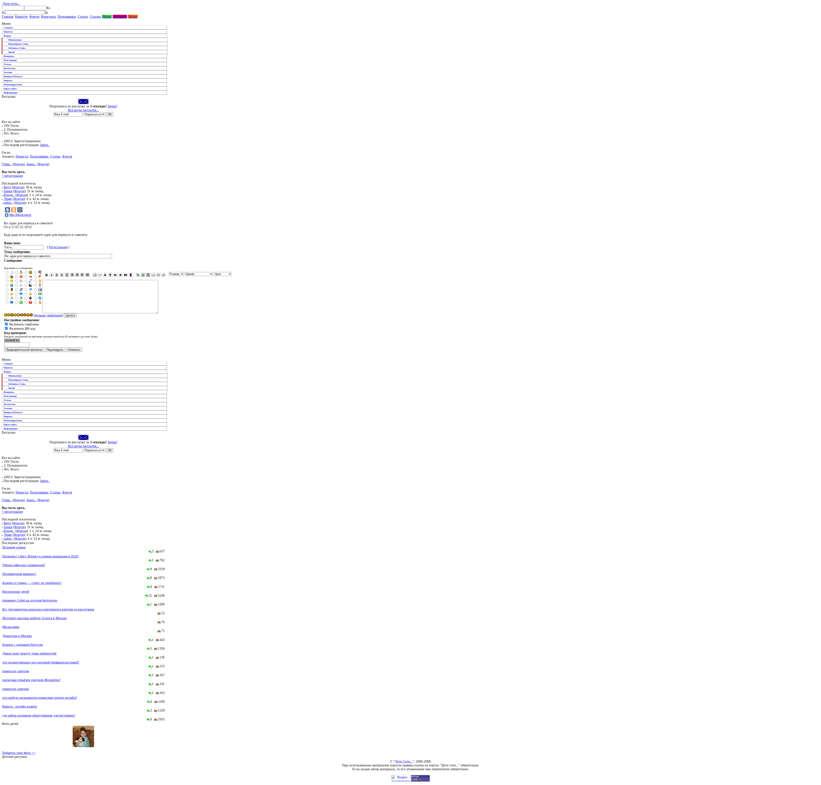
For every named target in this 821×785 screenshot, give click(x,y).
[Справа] (72, 275)
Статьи (83, 16)
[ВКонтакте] (7, 209)
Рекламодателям (13, 84)
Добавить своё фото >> (18, 753)
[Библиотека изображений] (148, 275)
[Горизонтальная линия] (100, 275)
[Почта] (153, 275)
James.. (31, 164)
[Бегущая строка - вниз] (105, 275)
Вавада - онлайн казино (19, 706)
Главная (7, 16)
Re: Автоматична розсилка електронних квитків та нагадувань (48, 609)
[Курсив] (51, 275)
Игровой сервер (14, 547)
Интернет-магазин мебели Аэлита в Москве (34, 618)
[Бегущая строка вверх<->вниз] (130, 275)
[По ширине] (87, 275)
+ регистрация (12, 175)
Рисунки (120, 16)
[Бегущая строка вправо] (120, 275)
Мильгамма (10, 627)
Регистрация (58, 247)
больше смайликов (48, 315)
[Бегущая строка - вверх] (110, 275)
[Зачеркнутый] (62, 275)
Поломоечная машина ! (19, 574)
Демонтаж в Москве (17, 636)
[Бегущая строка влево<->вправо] (125, 275)
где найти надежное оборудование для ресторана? (38, 715)
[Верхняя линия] (67, 275)
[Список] (95, 275)
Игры (133, 16)
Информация (11, 93)
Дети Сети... (404, 761)
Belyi (7, 187)
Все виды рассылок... (83, 110)
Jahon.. (45, 145)
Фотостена (9, 68)
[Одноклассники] (13, 209)
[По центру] (77, 275)
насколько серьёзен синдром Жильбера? (31, 680)
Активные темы (16, 48)
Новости (21, 16)
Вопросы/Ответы (13, 76)
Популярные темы (18, 44)
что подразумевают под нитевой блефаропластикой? (40, 662)
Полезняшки (67, 16)
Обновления (15, 40)
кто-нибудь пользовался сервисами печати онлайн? (39, 697)
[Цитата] (158, 275)
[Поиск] (3, 12)
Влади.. (9, 195)
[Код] (163, 275)
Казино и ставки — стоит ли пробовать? (32, 583)
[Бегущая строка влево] (115, 275)
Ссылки (95, 16)
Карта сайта (10, 88)
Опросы (8, 80)
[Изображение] (143, 275)
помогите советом (15, 671)
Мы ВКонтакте (20, 215)
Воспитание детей (15, 591)
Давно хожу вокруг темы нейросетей (29, 653)
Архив (11, 52)
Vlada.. (7, 164)
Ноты (107, 16)
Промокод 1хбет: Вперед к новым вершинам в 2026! (40, 556)
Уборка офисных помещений (23, 565)
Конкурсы (48, 16)
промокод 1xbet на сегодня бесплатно (29, 600)
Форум (34, 16)
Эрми (8, 199)
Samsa (8, 191)
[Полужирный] (46, 275)
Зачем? (112, 106)
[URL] (138, 275)
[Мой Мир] (19, 209)
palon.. (8, 202)
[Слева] (82, 275)
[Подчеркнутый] (57, 275)
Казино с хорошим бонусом (22, 644)
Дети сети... (11, 3)
